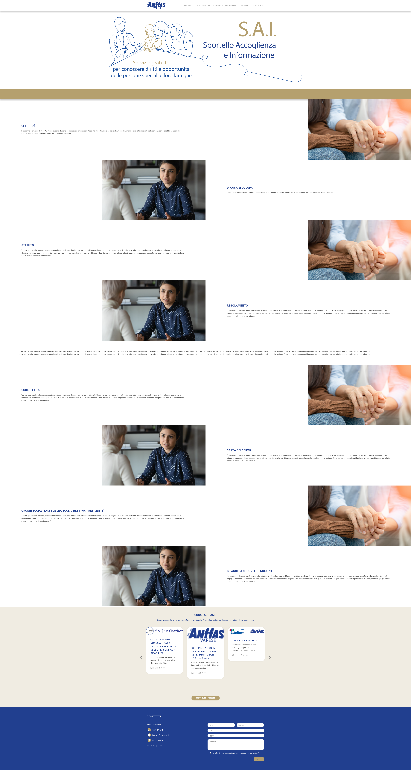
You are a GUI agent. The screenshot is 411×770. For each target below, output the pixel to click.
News (163, 668)
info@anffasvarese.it (160, 735)
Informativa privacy (154, 745)
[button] (141, 657)
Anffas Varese (157, 740)
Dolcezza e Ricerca (245, 640)
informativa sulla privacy (229, 753)
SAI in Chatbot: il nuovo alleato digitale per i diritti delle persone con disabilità (163, 646)
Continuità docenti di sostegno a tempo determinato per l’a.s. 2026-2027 (204, 653)
